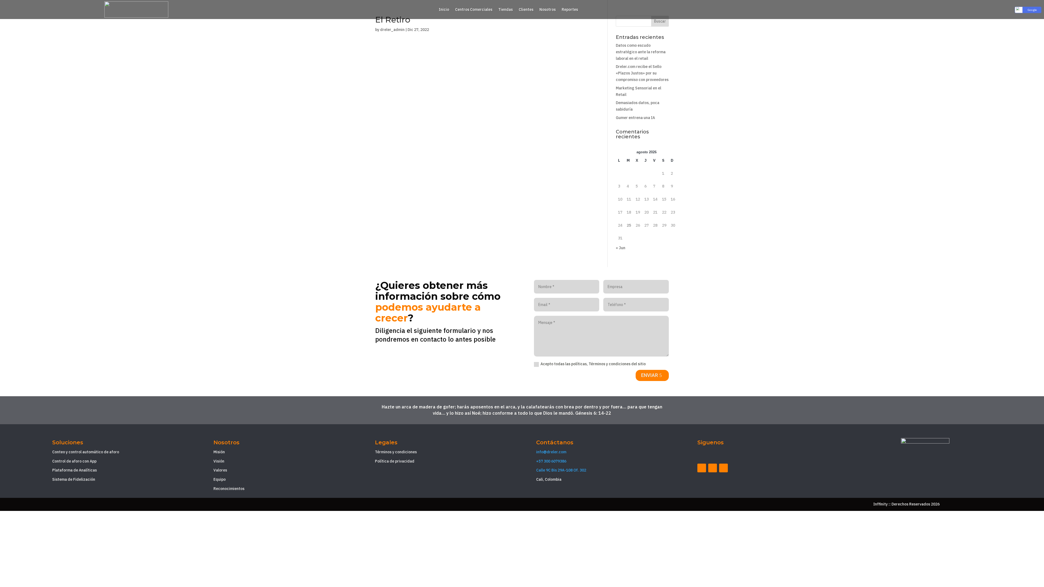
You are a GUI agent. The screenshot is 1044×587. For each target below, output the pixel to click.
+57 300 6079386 (551, 461)
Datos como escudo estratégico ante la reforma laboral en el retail (641, 52)
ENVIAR (649, 375)
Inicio (444, 10)
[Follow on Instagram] (723, 468)
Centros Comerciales (473, 10)
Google (1032, 10)
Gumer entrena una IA (635, 117)
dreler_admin (392, 29)
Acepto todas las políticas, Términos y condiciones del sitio (593, 363)
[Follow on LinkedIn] (701, 468)
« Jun (620, 247)
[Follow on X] (712, 468)
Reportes (570, 10)
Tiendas (505, 10)
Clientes (526, 10)
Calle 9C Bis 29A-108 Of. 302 (561, 470)
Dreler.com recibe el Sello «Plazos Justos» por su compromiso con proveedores (642, 73)
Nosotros (547, 10)
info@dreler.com (551, 451)
